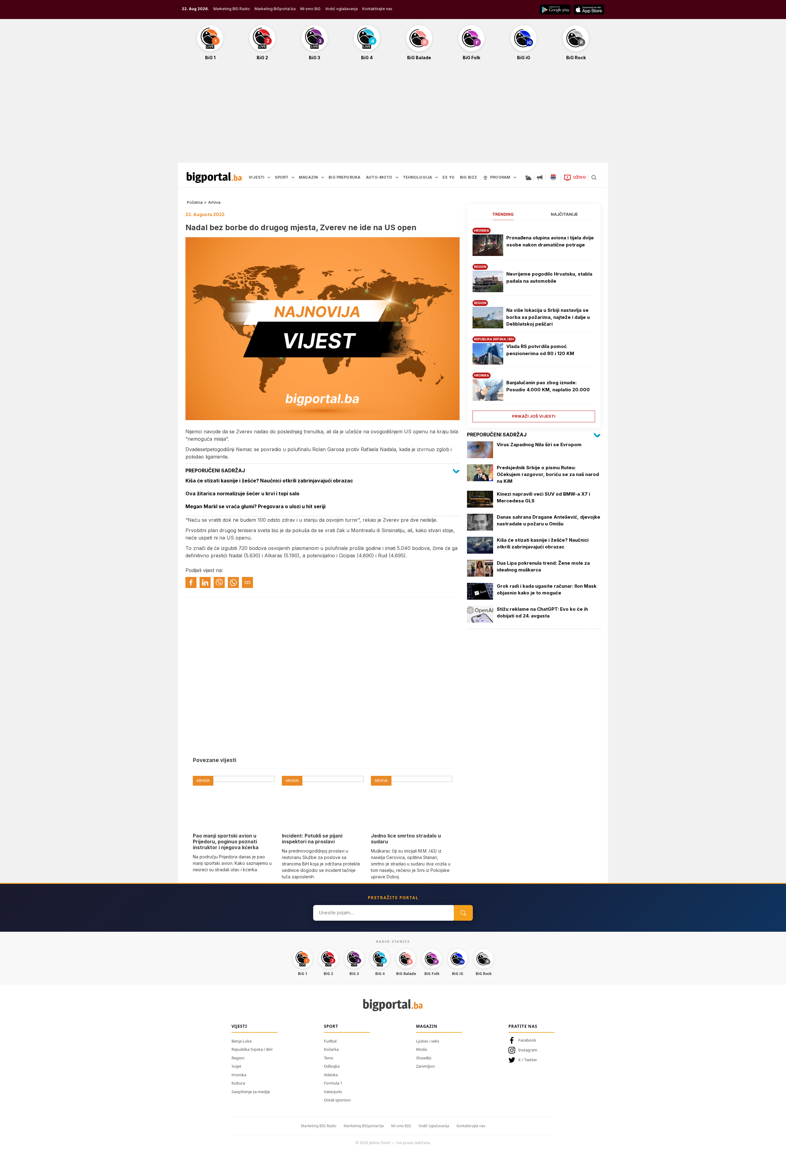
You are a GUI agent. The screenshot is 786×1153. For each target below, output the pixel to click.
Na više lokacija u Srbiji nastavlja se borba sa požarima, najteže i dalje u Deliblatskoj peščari (548, 317)
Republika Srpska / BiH (252, 1049)
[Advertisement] (393, 115)
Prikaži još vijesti (533, 416)
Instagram (527, 1050)
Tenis (328, 1058)
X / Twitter (527, 1059)
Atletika (331, 1075)
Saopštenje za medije (251, 1091)
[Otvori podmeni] (269, 177)
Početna (195, 202)
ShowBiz (423, 1058)
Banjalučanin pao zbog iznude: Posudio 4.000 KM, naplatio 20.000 (548, 386)
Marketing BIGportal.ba (364, 1125)
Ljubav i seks (427, 1041)
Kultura (238, 1083)
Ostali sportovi (337, 1100)
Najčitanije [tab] (564, 214)
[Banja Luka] (553, 177)
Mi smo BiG (310, 8)
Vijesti (239, 1026)
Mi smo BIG (401, 1125)
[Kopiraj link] (247, 582)
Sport (331, 1026)
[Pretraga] (593, 177)
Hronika (239, 1075)
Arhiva (214, 202)
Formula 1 (333, 1083)
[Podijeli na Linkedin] (205, 582)
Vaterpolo (333, 1091)
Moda (421, 1049)
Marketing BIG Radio (231, 8)
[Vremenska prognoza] (528, 177)
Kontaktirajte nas (377, 8)
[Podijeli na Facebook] (190, 582)
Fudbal (330, 1041)
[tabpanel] (534, 322)
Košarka (331, 1049)
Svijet (236, 1066)
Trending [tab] (503, 214)
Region (238, 1058)
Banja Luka (241, 1041)
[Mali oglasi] (540, 177)
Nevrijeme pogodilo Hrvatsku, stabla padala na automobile (549, 277)
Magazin (427, 1026)
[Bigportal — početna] (214, 177)
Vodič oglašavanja (341, 8)
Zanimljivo (425, 1066)
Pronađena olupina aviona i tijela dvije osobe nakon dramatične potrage (550, 241)
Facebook (527, 1040)
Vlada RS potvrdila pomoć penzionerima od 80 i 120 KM (540, 349)
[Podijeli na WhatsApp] (233, 582)
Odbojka (332, 1066)
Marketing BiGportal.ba (275, 8)
